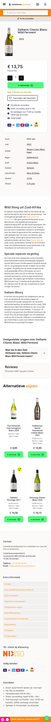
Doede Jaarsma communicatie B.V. (25, 719)
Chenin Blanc (32, 163)
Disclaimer (9, 630)
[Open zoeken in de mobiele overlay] (25, 12)
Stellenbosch (32, 157)
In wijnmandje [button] (11, 455)
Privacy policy (10, 636)
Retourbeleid (10, 624)
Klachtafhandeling (12, 613)
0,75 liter (31, 183)
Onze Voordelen (11, 595)
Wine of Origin (33, 173)
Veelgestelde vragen (13, 607)
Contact (7, 584)
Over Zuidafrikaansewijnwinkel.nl (18, 590)
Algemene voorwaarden (14, 601)
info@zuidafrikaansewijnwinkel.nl (22, 566)
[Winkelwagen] (37, 4)
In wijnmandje (23, 85)
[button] (4, 4)
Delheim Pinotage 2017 (13, 499)
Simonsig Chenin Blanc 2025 (37, 499)
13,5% (29, 178)
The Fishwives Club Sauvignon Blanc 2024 (13, 428)
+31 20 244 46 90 (19, 563)
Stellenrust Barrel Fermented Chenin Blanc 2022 (37, 430)
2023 (29, 144)
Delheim (30, 168)
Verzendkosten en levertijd (16, 619)
